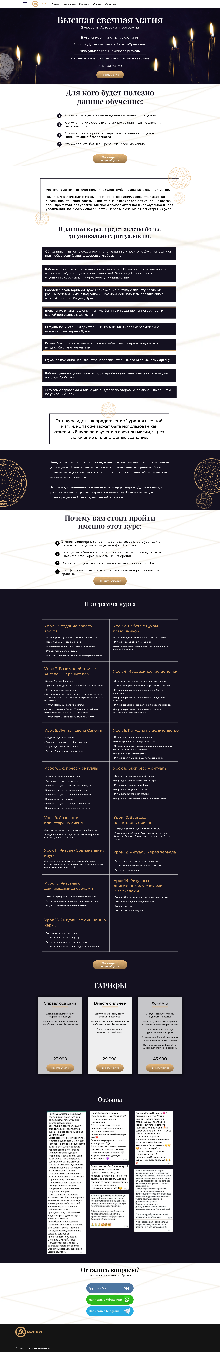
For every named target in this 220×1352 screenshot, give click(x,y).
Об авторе (111, 3)
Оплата (97, 3)
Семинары (70, 3)
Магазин (84, 3)
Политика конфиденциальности (32, 1348)
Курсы (55, 3)
